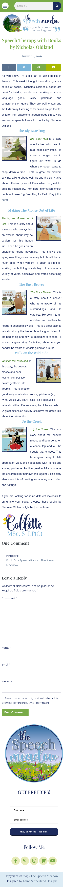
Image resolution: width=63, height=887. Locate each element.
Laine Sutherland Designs (40, 881)
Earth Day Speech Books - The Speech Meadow (31, 562)
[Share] (9, 67)
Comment (9, 598)
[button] (5, 6)
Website (7, 681)
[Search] (57, 6)
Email (6, 665)
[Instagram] (34, 861)
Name (6, 648)
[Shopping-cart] (43, 861)
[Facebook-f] (15, 861)
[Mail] (53, 67)
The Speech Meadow (44, 876)
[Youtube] (52, 861)
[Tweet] (24, 67)
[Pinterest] (39, 67)
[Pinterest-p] (25, 861)
